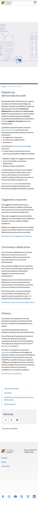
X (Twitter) (28, 496)
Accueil (3, 86)
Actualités (8, 393)
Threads (21, 496)
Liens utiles (5, 466)
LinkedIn (17, 420)
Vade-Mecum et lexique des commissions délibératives (18, 398)
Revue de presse (10, 404)
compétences (6, 352)
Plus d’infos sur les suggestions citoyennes (16, 236)
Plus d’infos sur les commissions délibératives (17, 302)
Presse (3, 462)
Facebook (5, 420)
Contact (4, 458)
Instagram (9, 496)
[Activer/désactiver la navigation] (35, 2)
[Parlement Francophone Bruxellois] (7, 3)
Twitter (11, 420)
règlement (7, 346)
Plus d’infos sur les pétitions (11, 374)
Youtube (15, 496)
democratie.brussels (8, 130)
